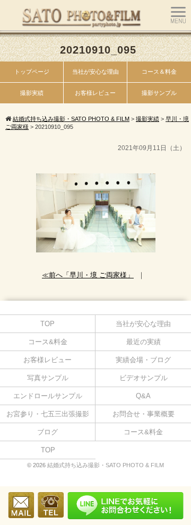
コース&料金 (47, 342)
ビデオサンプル (143, 378)
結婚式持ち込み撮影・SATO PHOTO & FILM (105, 465)
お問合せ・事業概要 (143, 414)
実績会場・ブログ (143, 360)
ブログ (47, 432)
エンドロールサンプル (47, 396)
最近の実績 (143, 342)
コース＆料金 (159, 71)
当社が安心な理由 (95, 71)
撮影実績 (32, 93)
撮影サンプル (159, 93)
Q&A (143, 396)
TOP (47, 324)
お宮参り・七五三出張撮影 (47, 414)
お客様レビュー (95, 93)
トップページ (31, 71)
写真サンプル (47, 378)
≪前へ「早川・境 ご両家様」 (88, 275)
